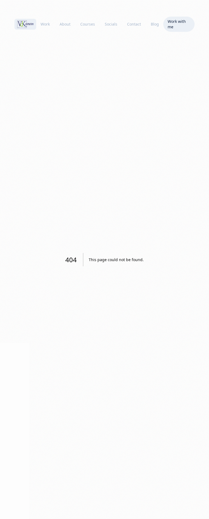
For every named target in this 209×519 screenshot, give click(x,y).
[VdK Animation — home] (25, 24)
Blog (155, 24)
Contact (134, 24)
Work (45, 24)
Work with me (177, 24)
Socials (111, 24)
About (65, 24)
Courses (87, 24)
